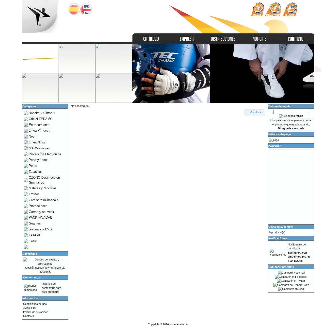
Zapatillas (36, 171)
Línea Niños (37, 142)
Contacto (28, 315)
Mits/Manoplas (39, 148)
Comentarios (31, 277)
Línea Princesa (39, 130)
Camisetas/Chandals (43, 200)
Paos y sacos (38, 160)
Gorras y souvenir (41, 212)
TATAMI (34, 235)
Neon (32, 136)
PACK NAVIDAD (40, 217)
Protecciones (38, 206)
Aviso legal (29, 307)
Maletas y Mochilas (43, 188)
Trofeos (34, 194)
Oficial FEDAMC (40, 119)
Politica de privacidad (35, 312)
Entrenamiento (39, 125)
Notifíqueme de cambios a (299, 252)
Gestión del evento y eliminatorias (45, 267)
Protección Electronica (45, 154)
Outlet (33, 241)
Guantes (35, 223)
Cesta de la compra (280, 226)
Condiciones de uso (35, 303)
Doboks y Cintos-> (42, 113)
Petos (33, 166)
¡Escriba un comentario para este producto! (51, 287)
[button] (254, 112)
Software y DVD (40, 229)
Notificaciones (277, 238)
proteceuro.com (178, 324)
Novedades (29, 253)
